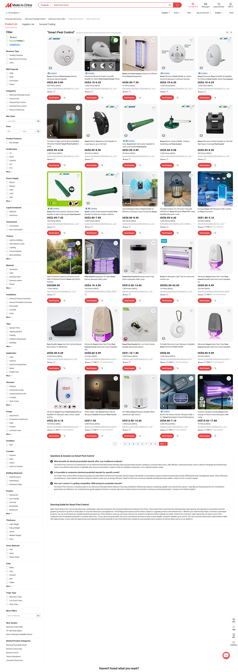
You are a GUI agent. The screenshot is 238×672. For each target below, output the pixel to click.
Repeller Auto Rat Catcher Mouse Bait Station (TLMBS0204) (64, 345)
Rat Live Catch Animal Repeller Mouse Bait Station (138, 345)
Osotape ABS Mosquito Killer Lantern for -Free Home (214, 210)
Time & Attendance (13, 656)
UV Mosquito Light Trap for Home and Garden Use (177, 277)
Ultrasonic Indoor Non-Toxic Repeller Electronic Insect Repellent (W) (101, 347)
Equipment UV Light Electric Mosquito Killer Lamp (100, 277)
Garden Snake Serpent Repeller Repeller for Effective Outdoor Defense (101, 212)
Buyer (176, 13)
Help (189, 13)
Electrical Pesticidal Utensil (16, 645)
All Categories (13, 13)
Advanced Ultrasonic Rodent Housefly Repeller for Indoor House (102, 77)
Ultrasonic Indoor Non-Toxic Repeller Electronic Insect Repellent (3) (214, 279)
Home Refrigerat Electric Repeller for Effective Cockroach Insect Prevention (139, 210)
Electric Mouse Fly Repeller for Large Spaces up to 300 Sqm (101, 142)
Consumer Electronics (14, 660)
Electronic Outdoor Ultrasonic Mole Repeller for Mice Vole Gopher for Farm (64, 213)
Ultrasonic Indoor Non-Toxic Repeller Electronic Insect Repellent (214, 345)
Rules (231, 13)
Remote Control (12, 652)
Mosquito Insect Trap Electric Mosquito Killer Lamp (138, 277)
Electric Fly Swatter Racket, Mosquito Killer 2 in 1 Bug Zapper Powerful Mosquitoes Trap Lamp (177, 416)
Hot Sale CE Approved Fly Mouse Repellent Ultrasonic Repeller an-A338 (63, 144)
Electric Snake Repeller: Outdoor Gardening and (175, 142)
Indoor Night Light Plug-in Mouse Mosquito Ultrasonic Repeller (101, 413)
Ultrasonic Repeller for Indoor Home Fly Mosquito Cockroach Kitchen (176, 77)
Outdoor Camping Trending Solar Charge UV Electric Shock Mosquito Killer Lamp (213, 414)
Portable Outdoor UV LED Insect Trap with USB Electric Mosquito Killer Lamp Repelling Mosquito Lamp (177, 211)
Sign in (230, 6)
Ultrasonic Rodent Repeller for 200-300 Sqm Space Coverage (215, 142)
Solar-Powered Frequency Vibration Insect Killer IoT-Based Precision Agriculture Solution (63, 279)
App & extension (203, 13)
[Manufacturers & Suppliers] (18, 5)
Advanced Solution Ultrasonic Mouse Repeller (62, 77)
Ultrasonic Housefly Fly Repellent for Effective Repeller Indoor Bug (215, 77)
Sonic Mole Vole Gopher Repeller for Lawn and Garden (138, 145)
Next (162, 444)
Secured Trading (47, 24)
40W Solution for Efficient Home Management (139, 74)
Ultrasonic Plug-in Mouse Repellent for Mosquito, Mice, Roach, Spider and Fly (64, 414)
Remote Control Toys (14, 649)
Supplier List (28, 24)
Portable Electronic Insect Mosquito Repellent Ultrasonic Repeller (177, 345)
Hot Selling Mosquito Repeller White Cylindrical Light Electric (138, 413)
